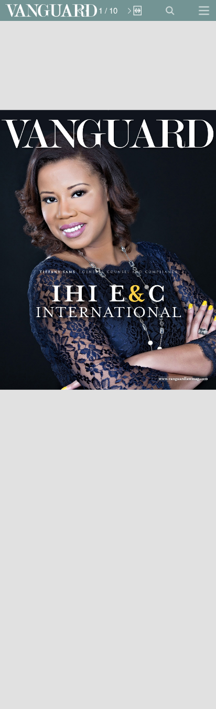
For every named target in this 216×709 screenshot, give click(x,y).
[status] (108, 10)
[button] (51, 10)
